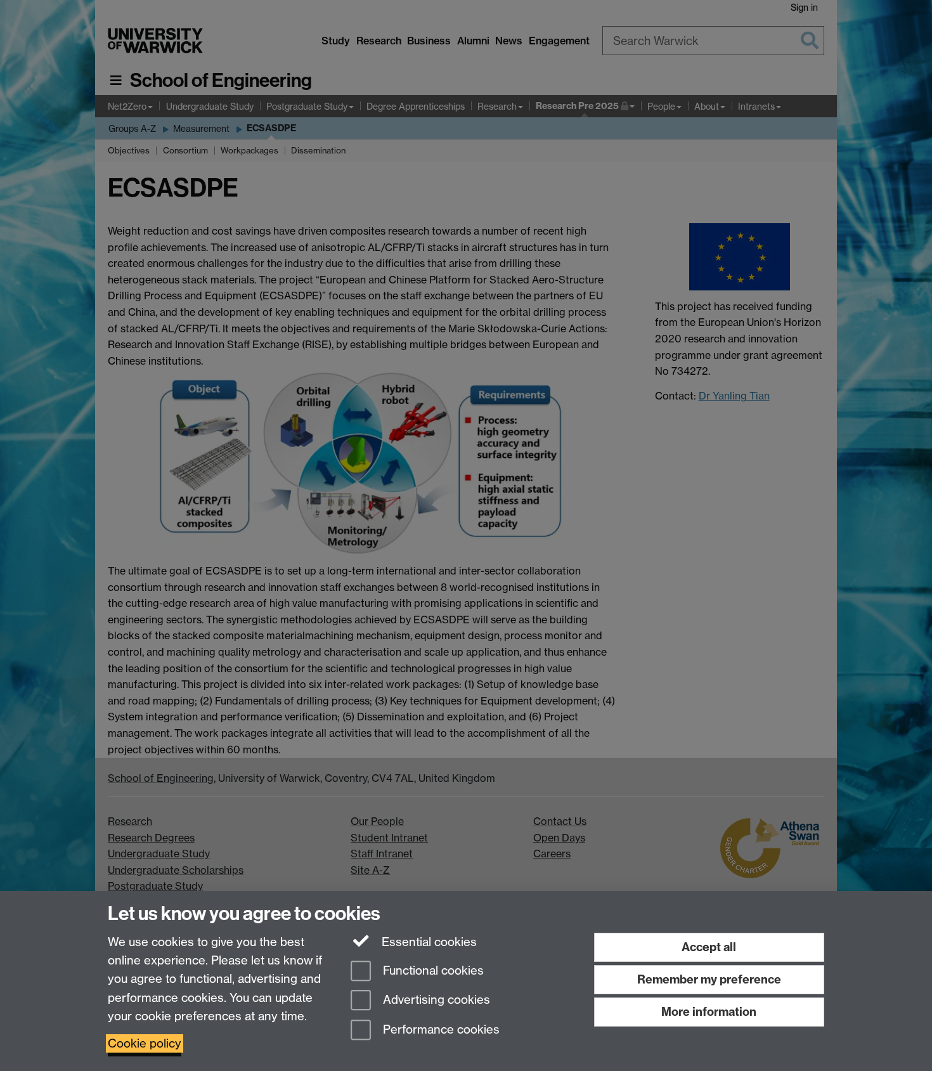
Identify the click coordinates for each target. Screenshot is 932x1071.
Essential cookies (428, 942)
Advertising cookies (435, 1000)
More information (708, 1011)
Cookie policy (144, 1043)
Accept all (709, 947)
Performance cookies (440, 1030)
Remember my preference (709, 979)
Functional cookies (432, 970)
